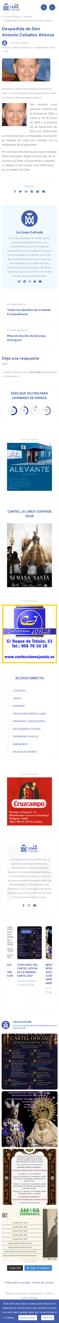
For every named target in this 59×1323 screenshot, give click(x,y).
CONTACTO (19, 690)
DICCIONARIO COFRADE (27, 729)
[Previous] (26, 1000)
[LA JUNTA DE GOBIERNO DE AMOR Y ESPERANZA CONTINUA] (30, 1234)
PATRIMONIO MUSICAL (26, 736)
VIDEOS (17, 698)
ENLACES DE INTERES (25, 751)
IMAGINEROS (20, 744)
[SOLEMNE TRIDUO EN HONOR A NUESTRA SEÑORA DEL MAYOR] (30, 1177)
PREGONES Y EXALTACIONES (29, 721)
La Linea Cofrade (19, 42)
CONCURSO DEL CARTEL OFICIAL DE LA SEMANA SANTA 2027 (27, 970)
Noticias (6, 47)
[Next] (32, 1000)
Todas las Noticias (21, 47)
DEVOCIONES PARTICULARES (29, 713)
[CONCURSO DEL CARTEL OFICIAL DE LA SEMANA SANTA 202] (30, 1062)
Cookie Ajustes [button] (27, 1317)
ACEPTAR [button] (47, 1317)
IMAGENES (19, 706)
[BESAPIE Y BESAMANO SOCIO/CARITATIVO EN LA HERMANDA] (30, 1119)
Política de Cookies (43, 1282)
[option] (29, 956)
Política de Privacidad (17, 1282)
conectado (35, 372)
